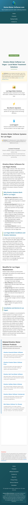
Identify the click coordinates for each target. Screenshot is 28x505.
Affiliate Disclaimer (14, 471)
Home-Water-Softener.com (14, 7)
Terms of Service (14, 482)
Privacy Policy (14, 480)
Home (14, 13)
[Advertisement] (14, 39)
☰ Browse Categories (14, 55)
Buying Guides (14, 19)
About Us (14, 477)
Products (14, 16)
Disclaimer (14, 485)
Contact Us (14, 21)
